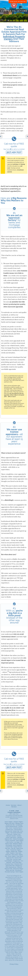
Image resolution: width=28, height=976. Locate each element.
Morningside (9, 845)
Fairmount (9, 834)
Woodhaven (18, 870)
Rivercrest (8, 854)
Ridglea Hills (14, 851)
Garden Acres (16, 834)
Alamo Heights (9, 821)
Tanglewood (16, 861)
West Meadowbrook (11, 867)
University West (18, 864)
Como (10, 828)
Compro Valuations (14, 11)
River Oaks (18, 853)
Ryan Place (20, 856)
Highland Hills (8, 839)
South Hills (9, 859)
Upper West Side (10, 865)
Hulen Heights (19, 840)
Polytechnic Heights (15, 850)
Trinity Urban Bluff (16, 862)
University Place (9, 864)
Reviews (14, 807)
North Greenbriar (17, 845)
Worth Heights (19, 872)
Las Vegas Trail (18, 842)
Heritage (19, 837)
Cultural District (18, 829)
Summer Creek (17, 859)
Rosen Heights (12, 856)
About (19, 805)
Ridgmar (12, 853)
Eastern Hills (16, 831)
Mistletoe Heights (17, 843)
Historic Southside (10, 840)
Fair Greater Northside (16, 832)
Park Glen (7, 848)
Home (8, 805)
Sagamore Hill (9, 857)
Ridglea (8, 851)
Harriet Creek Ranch (11, 837)
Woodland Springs (10, 872)
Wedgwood (18, 865)
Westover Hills (8, 868)
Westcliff (19, 867)
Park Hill (13, 848)
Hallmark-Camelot (11, 836)
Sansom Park (17, 857)
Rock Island (15, 854)
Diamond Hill (8, 831)
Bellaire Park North (10, 823)
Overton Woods (17, 846)
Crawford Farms (17, 828)
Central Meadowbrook (11, 826)
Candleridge (19, 825)
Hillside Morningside (18, 839)
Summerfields (8, 861)
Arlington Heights (18, 821)
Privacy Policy (14, 964)
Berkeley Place (19, 823)
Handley (19, 836)
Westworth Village (18, 868)
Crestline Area (9, 829)
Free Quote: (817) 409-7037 (18, 1)
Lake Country (9, 842)
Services (13, 805)
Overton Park (9, 846)
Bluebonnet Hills (10, 825)
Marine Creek (8, 843)
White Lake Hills (10, 870)
